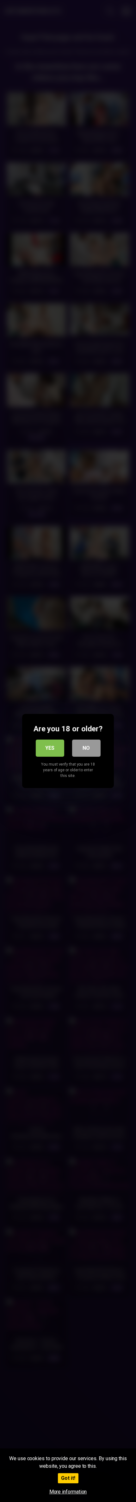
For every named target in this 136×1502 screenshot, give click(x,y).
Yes (49, 748)
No (86, 748)
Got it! (68, 1478)
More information (68, 1492)
